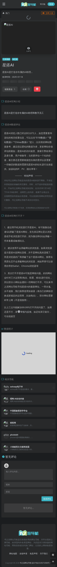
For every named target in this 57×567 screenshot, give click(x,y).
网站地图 (13, 553)
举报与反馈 (25, 311)
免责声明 (33, 553)
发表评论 (47, 499)
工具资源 (6, 59)
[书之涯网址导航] (28, 4)
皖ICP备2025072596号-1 (41, 563)
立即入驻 (49, 13)
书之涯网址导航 (25, 563)
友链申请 (23, 553)
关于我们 (44, 553)
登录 (51, 4)
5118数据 (40, 137)
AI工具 (15, 59)
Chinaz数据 (20, 142)
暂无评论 (10, 456)
